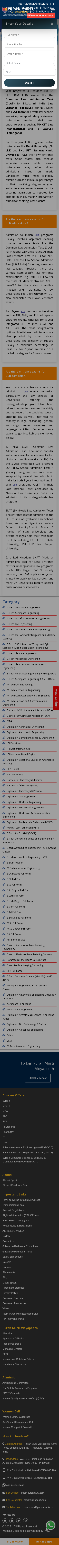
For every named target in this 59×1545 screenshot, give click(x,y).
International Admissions (33, 3)
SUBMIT (29, 82)
